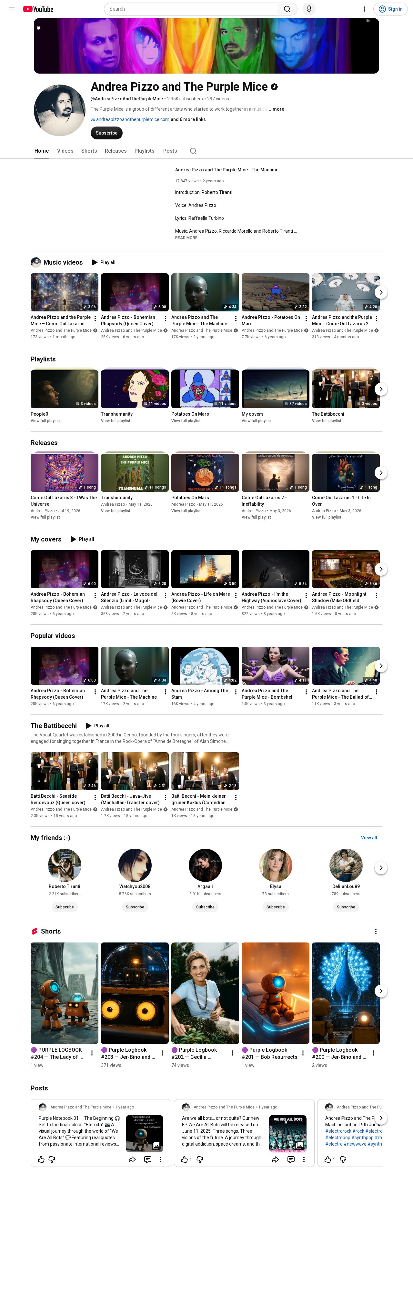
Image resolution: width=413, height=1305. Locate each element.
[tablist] (206, 151)
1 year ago (124, 1107)
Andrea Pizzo (43, 511)
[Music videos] (37, 262)
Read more (186, 238)
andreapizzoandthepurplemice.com (132, 119)
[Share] (132, 1159)
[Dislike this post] (51, 1159)
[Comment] (147, 1159)
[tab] (41, 151)
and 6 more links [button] (188, 119)
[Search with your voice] (309, 9)
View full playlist (45, 421)
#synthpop (362, 1137)
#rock (358, 1131)
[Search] (287, 9)
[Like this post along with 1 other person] (184, 1159)
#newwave (355, 1144)
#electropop (337, 1137)
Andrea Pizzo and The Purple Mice (61, 331)
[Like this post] (41, 1159)
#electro (334, 1144)
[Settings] (364, 9)
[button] (186, 237)
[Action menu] (160, 1159)
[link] (101, 1135)
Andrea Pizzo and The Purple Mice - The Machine (226, 169)
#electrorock (338, 1131)
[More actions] (95, 318)
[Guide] (11, 9)
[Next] (381, 292)
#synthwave (380, 1144)
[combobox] (192, 9)
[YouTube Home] (38, 9)
